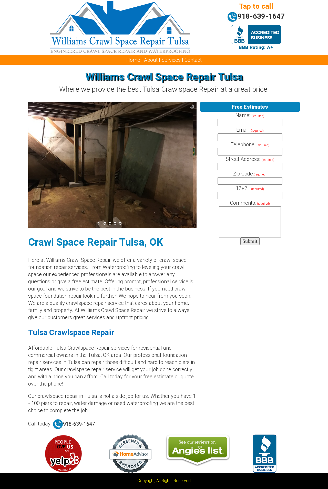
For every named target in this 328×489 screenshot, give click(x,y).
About (151, 60)
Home (133, 60)
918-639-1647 (261, 16)
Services (171, 60)
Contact (193, 60)
